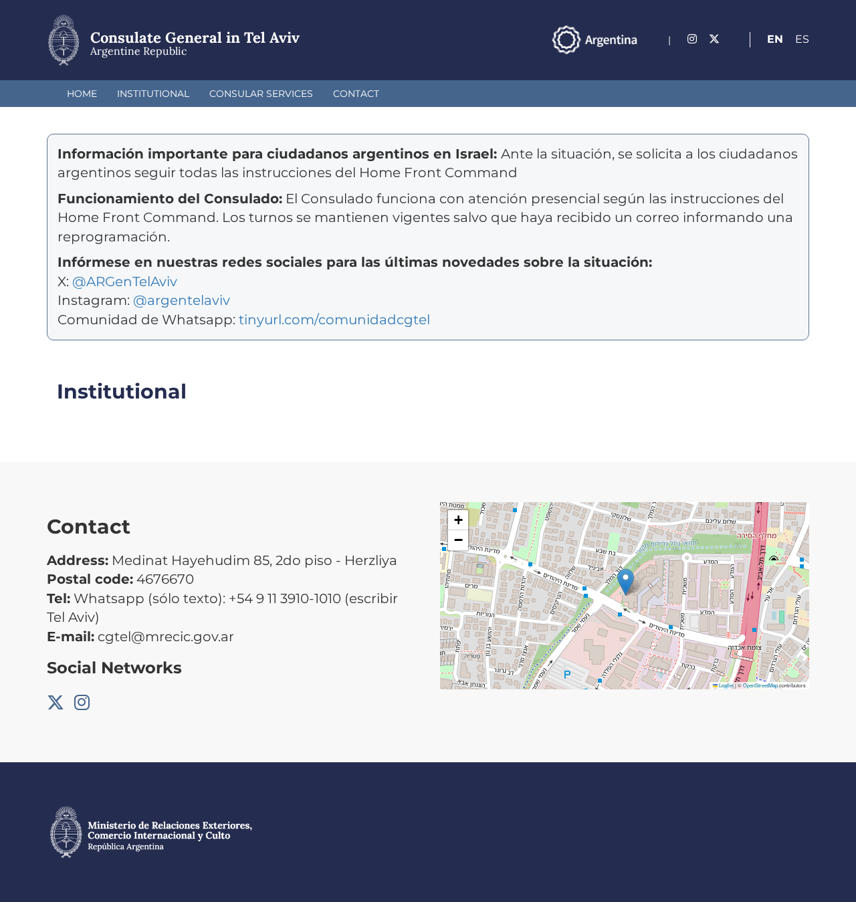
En (775, 39)
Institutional (153, 94)
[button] (625, 582)
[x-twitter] (714, 39)
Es (802, 39)
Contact (356, 94)
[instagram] (692, 39)
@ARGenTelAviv (124, 281)
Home (82, 94)
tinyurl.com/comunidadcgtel (332, 320)
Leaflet (726, 685)
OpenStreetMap (760, 685)
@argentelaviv (181, 300)
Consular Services (261, 94)
